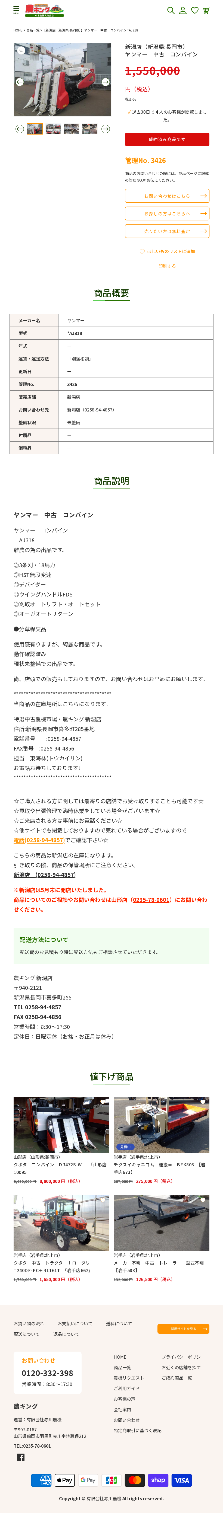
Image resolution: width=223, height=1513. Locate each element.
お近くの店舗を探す (181, 1367)
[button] (16, 11)
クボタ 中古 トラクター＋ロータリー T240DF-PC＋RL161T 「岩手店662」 (56, 1266)
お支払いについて (75, 1323)
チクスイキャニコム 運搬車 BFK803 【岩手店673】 (160, 1168)
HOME (18, 30)
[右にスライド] (106, 82)
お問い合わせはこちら (167, 196)
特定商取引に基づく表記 (138, 1430)
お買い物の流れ (29, 1323)
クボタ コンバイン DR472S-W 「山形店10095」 (60, 1168)
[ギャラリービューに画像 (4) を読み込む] (90, 128)
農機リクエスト (129, 1377)
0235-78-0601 (151, 900)
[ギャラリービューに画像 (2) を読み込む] (53, 128)
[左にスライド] (20, 82)
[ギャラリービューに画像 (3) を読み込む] (71, 128)
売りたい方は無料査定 (167, 231)
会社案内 (122, 1409)
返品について (66, 1334)
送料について (119, 1323)
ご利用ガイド (127, 1388)
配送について (27, 1334)
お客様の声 (124, 1399)
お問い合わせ (127, 1420)
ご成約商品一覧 (177, 1377)
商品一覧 (32, 30)
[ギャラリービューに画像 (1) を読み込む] (35, 128)
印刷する (167, 266)
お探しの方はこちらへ (167, 213)
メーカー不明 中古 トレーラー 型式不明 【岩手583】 (161, 1266)
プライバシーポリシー (183, 1357)
